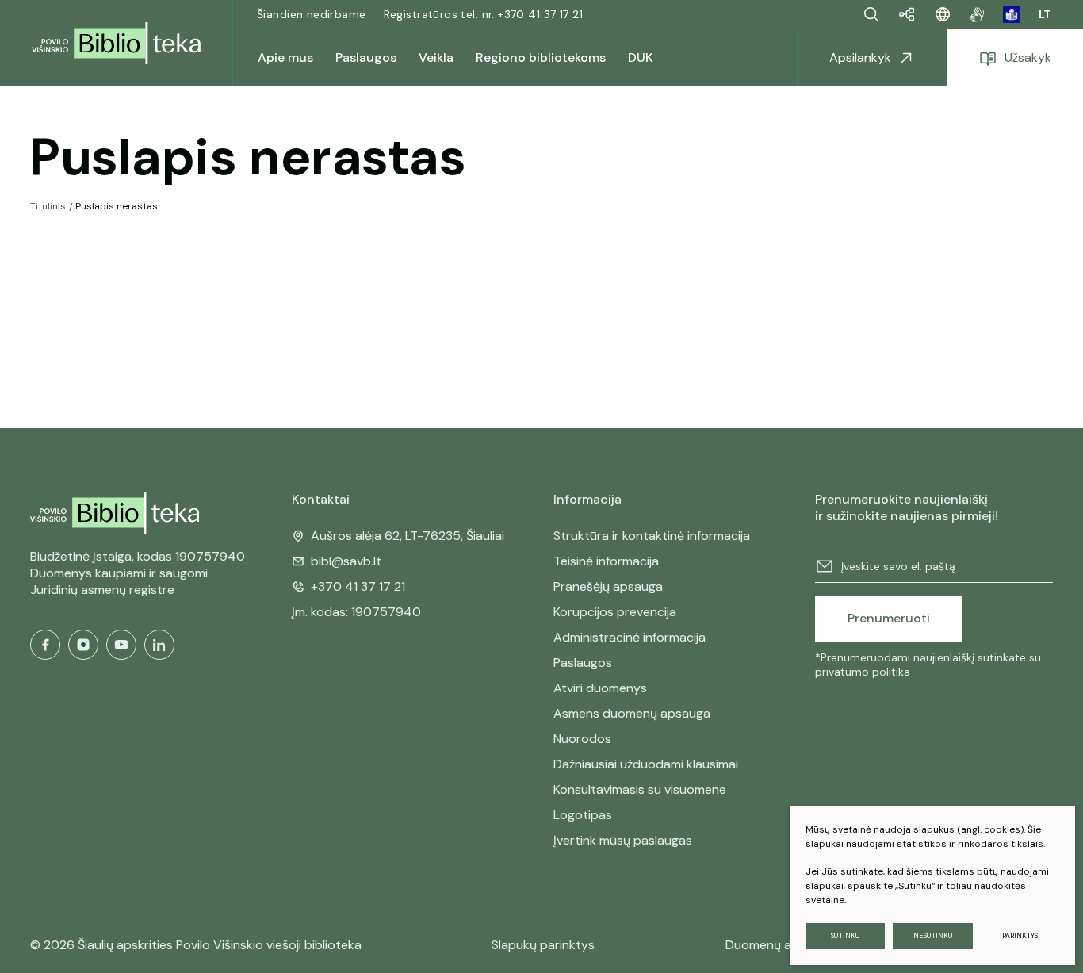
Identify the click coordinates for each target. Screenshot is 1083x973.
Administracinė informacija (629, 637)
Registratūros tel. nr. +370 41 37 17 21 (483, 14)
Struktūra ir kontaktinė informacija (651, 535)
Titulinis (48, 206)
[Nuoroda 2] (1011, 14)
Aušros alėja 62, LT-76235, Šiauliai (407, 535)
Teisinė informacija (606, 561)
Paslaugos (582, 662)
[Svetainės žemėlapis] (907, 14)
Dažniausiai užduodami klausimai (645, 764)
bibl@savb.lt (346, 561)
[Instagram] (83, 645)
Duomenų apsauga (779, 945)
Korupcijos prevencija (614, 611)
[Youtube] (121, 645)
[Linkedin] (159, 645)
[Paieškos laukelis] (871, 14)
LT (1045, 14)
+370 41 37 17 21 (358, 586)
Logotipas (582, 814)
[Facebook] (45, 645)
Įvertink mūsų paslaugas (622, 840)
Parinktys (1020, 935)
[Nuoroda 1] (977, 14)
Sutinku (845, 935)
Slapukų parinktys (543, 945)
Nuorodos (582, 738)
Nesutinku (933, 935)
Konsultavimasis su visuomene (639, 789)
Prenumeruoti (889, 618)
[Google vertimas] (942, 14)
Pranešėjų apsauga (608, 586)
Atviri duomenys (600, 688)
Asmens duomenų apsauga (631, 713)
